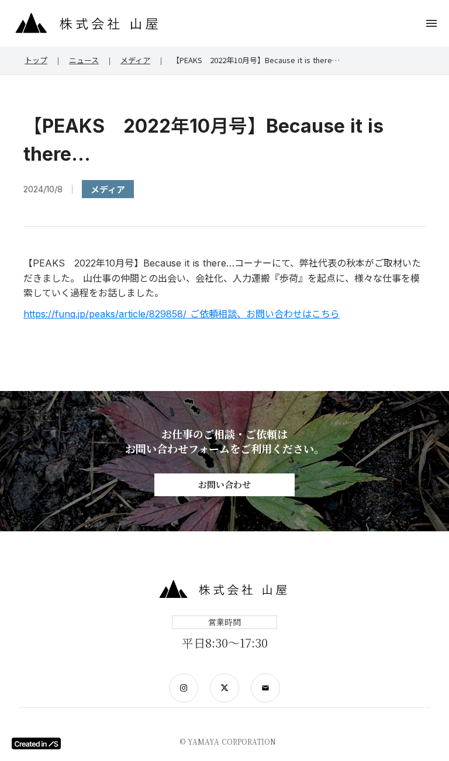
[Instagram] (183, 688)
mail (265, 688)
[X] (224, 688)
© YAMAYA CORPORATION (227, 741)
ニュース (84, 60)
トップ (36, 60)
